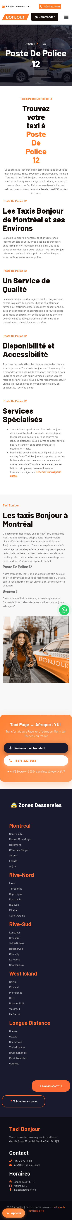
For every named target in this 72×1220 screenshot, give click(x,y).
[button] (66, 17)
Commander (47, 16)
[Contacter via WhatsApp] (64, 610)
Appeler (16, 1213)
